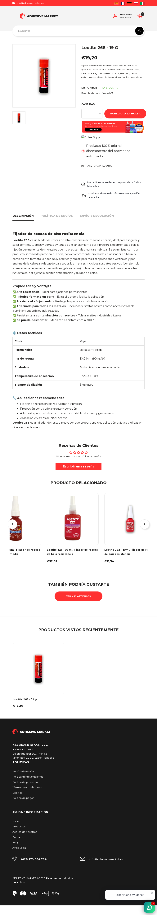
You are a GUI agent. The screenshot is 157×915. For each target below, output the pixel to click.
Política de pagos (23, 798)
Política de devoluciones (27, 776)
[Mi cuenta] (115, 16)
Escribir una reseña (78, 466)
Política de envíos (57, 216)
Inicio (15, 821)
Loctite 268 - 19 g (25, 699)
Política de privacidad (25, 782)
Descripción (23, 216)
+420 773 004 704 (34, 859)
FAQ (15, 842)
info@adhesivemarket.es (29, 3)
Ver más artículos (78, 596)
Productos (18, 826)
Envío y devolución (97, 216)
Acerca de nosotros (24, 831)
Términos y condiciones (27, 787)
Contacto (18, 837)
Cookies (17, 792)
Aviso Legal (19, 847)
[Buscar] (139, 31)
